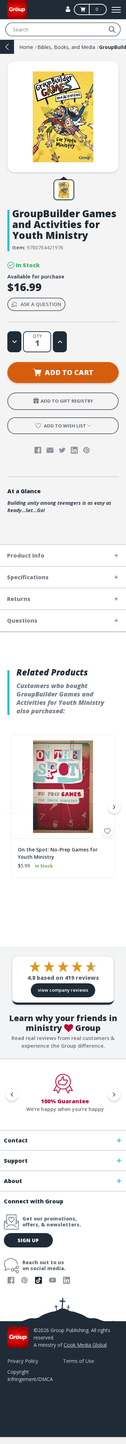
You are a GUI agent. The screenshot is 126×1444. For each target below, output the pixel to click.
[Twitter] (62, 450)
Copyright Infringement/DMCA (30, 1375)
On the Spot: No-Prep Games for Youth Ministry (58, 853)
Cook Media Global (85, 1345)
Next (114, 807)
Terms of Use (78, 1361)
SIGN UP (28, 1240)
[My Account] (68, 9)
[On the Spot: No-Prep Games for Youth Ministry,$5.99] (63, 786)
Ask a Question (41, 304)
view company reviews (63, 990)
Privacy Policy (22, 1361)
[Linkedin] (74, 450)
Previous (12, 807)
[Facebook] (37, 450)
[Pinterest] (86, 450)
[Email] (50, 450)
